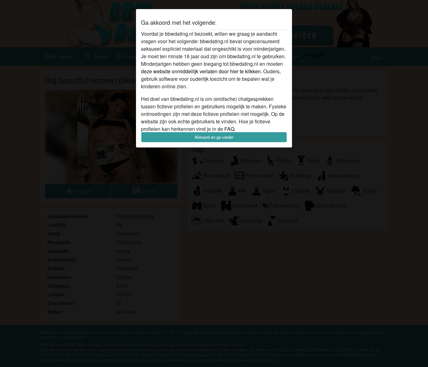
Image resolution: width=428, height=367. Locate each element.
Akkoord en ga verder (214, 137)
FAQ (229, 128)
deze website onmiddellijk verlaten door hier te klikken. (201, 71)
